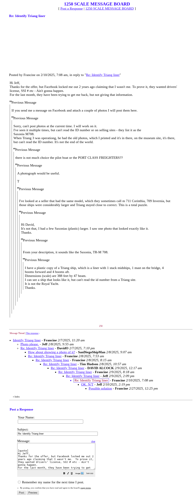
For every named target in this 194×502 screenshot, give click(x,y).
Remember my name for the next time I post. (52, 482)
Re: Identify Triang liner (103, 75)
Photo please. (29, 344)
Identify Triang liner (27, 340)
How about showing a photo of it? (51, 352)
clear (93, 441)
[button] (64, 474)
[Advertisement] (37, 45)
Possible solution (100, 388)
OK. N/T (87, 384)
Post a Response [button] (71, 8)
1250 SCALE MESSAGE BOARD (109, 8)
